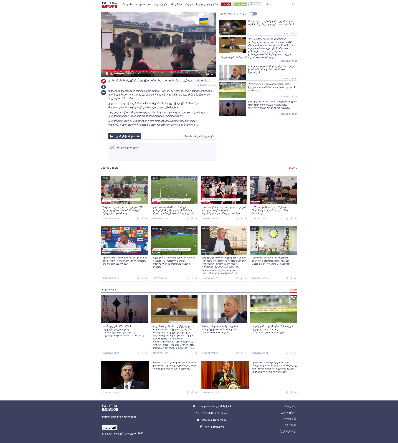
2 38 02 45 (221, 413)
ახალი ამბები (143, 4)
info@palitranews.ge (214, 420)
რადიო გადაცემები (207, 4)
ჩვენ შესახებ (288, 431)
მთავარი (128, 4)
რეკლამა (290, 425)
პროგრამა (176, 4)
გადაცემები (160, 4)
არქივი (189, 4)
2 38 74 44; (208, 413)
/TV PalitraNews (214, 426)
